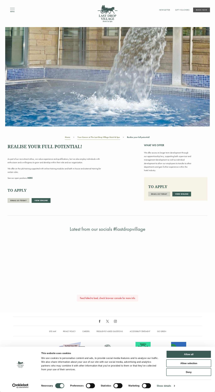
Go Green (161, 331)
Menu (12, 10)
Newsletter (164, 10)
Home (67, 137)
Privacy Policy (69, 331)
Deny (189, 372)
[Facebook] (99, 321)
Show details (164, 385)
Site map (52, 331)
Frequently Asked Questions (109, 331)
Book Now (201, 10)
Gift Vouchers (182, 10)
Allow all (188, 354)
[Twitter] (107, 321)
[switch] (90, 385)
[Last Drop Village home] (107, 14)
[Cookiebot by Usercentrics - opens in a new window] (20, 385)
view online (41, 200)
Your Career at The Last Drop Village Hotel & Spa (98, 137)
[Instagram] (115, 321)
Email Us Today (18, 200)
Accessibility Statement (140, 331)
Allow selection (188, 363)
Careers (86, 331)
